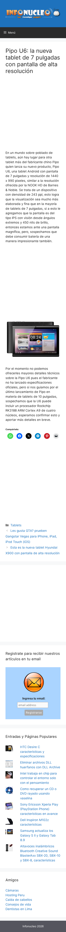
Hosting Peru (15, 895)
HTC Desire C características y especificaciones (32, 751)
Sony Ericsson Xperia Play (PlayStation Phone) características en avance (39, 809)
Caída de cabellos (19, 900)
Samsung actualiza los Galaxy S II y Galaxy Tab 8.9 (38, 835)
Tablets (15, 525)
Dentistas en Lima (19, 909)
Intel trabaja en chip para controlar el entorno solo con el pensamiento (38, 778)
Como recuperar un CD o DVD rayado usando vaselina (38, 793)
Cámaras (12, 890)
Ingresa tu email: (33, 698)
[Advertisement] (33, 115)
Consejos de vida (18, 904)
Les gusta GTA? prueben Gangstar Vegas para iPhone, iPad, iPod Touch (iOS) (31, 536)
